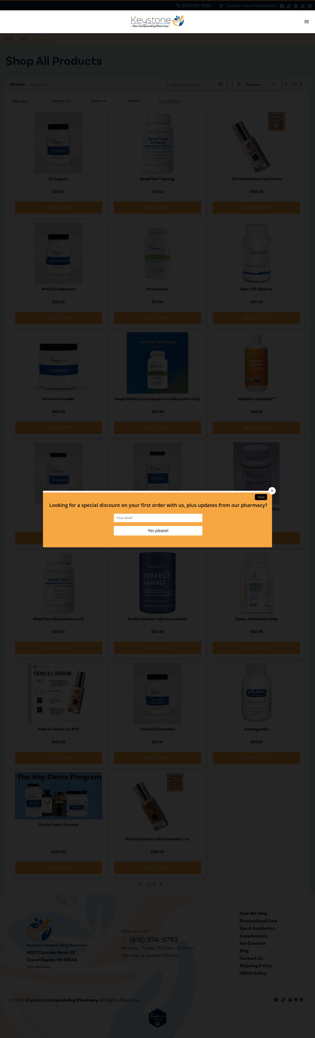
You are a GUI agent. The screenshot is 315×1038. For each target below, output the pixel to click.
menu (307, 22)
